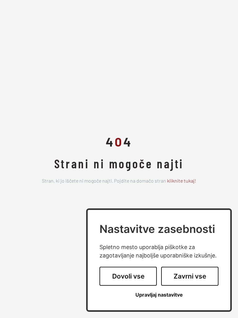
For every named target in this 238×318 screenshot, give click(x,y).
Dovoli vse (128, 276)
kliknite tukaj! (181, 181)
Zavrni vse (190, 276)
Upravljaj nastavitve (159, 295)
